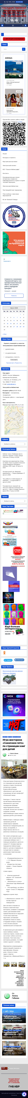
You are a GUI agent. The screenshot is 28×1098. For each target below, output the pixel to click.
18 (7, 323)
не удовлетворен (10, 353)
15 (20, 320)
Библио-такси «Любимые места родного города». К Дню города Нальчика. (13, 455)
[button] (23, 25)
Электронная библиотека (10, 186)
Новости (5, 736)
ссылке (20, 122)
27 (14, 326)
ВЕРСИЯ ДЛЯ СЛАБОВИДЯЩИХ (14, 38)
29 (20, 326)
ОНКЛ (11, 1014)
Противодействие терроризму (12, 190)
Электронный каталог (9, 165)
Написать (14, 295)
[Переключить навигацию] (13, 25)
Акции (5, 153)
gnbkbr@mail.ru (11, 384)
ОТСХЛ (10, 736)
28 (17, 326)
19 (10, 323)
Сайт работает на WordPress (8, 1093)
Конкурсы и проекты (9, 157)
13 (14, 320)
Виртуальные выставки (10, 161)
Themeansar (14, 1095)
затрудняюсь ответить (12, 357)
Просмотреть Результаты (14, 363)
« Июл (4, 334)
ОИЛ (10, 1046)
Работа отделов (16, 736)
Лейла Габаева (14, 753)
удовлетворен (9, 349)
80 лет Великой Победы (10, 199)
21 (17, 323)
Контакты (6, 173)
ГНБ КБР (14, 20)
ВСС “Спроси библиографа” (11, 169)
